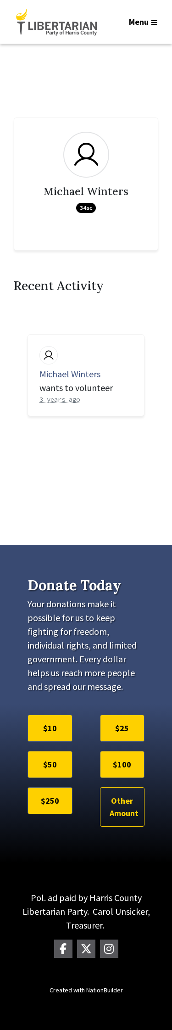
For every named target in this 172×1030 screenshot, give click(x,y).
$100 (122, 764)
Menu (139, 22)
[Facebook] (63, 949)
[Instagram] (109, 949)
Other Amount (124, 806)
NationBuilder (104, 990)
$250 (50, 800)
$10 (50, 728)
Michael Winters (69, 374)
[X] (86, 949)
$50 (50, 764)
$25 (122, 728)
